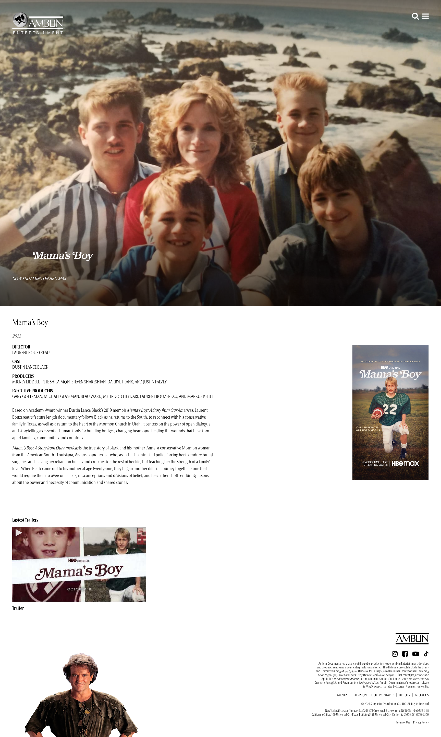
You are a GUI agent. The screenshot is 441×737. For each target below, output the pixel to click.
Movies (342, 695)
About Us (422, 695)
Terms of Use (403, 722)
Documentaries (382, 695)
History (404, 695)
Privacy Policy (421, 722)
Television (359, 695)
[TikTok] (426, 655)
